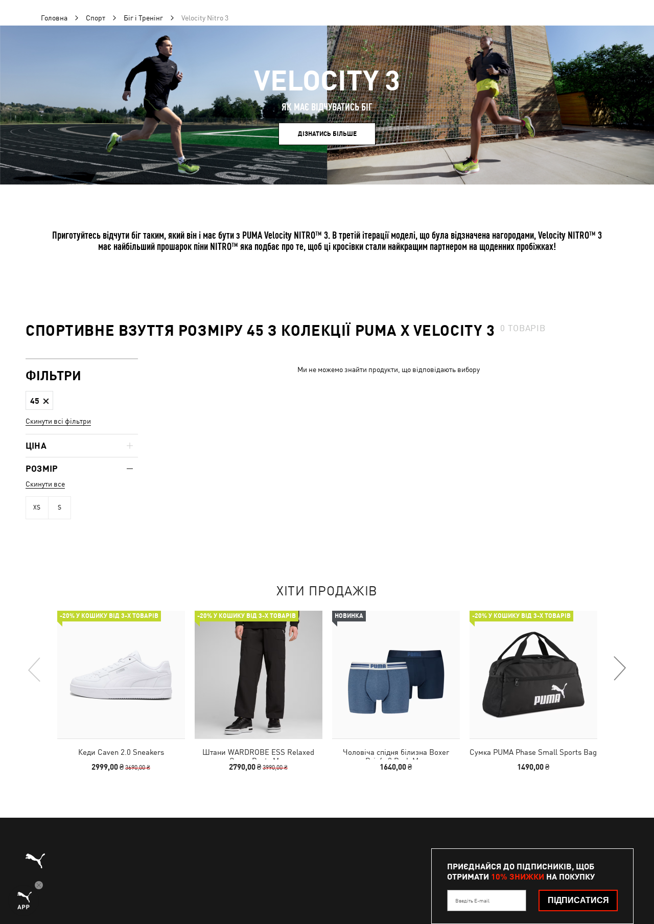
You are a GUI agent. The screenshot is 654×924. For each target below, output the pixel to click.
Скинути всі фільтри (58, 421)
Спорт (95, 18)
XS (36, 507)
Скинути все (45, 484)
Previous (35, 669)
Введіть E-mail (472, 900)
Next (619, 669)
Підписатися (578, 900)
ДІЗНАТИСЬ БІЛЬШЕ (327, 133)
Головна (54, 18)
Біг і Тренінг (143, 18)
